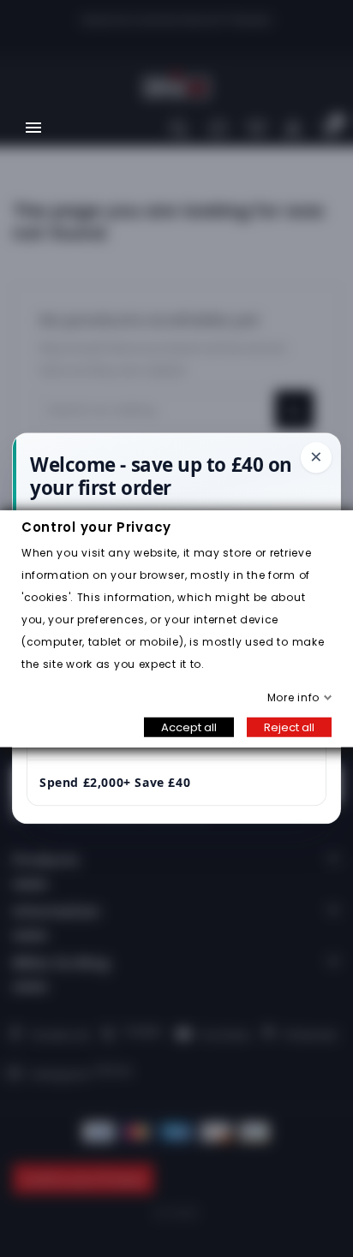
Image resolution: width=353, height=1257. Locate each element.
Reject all (289, 726)
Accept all (189, 726)
